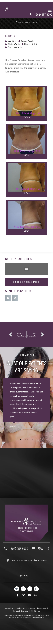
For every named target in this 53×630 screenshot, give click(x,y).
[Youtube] (29, 595)
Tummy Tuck (30, 22)
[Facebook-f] (17, 595)
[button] (49, 10)
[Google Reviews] (36, 588)
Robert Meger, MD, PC (25, 608)
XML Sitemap (35, 611)
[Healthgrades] (16, 588)
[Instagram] (35, 595)
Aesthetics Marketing (30, 623)
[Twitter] (23, 595)
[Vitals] (23, 588)
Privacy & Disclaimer (21, 611)
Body (20, 22)
